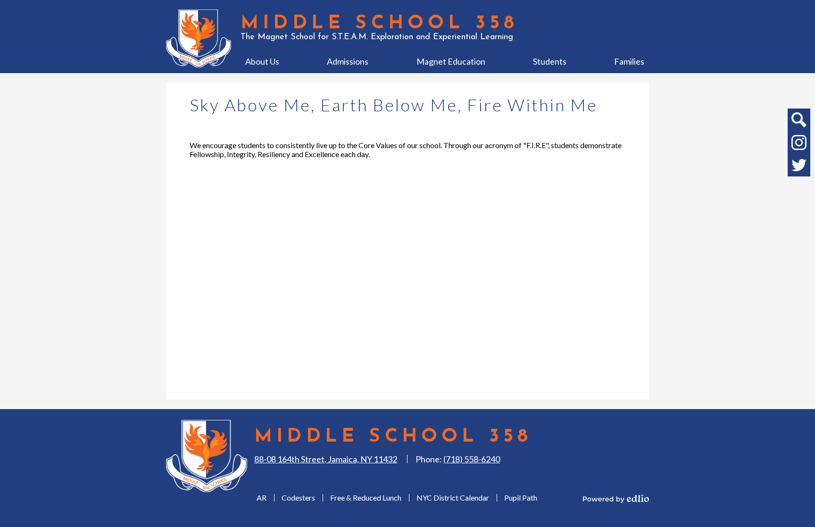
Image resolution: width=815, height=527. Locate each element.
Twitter (799, 165)
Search (799, 120)
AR (261, 497)
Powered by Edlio (616, 498)
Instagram (799, 142)
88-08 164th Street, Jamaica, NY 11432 (325, 459)
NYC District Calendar (452, 497)
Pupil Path (520, 497)
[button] (262, 61)
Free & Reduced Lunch (365, 497)
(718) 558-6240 (471, 459)
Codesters (298, 497)
